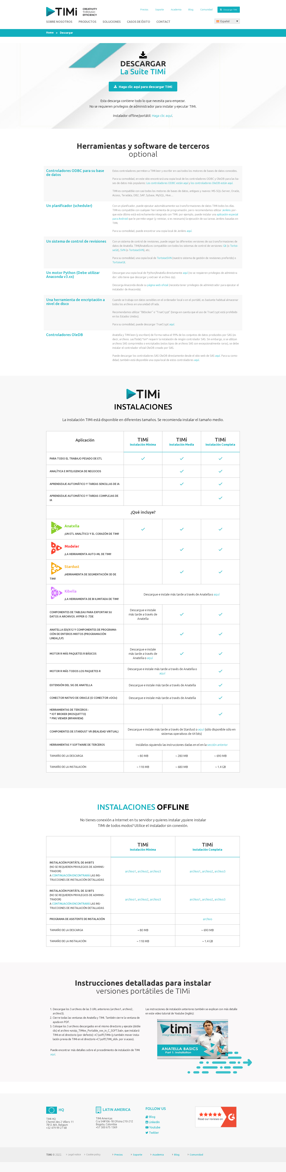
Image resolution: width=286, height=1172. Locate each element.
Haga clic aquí (162, 116)
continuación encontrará (71, 875)
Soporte (159, 9)
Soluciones (112, 21)
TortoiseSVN (136, 250)
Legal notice (74, 1154)
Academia (176, 9)
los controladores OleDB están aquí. (212, 183)
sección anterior (217, 744)
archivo (207, 919)
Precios (144, 9)
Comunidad (206, 9)
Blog (190, 9)
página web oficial (157, 285)
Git (224, 245)
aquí (189, 230)
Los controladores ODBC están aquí (167, 183)
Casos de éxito (138, 21)
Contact (163, 21)
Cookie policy (93, 1154)
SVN (122, 250)
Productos (87, 21)
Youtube (154, 1127)
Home (50, 32)
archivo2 (143, 871)
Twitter (153, 1132)
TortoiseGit (118, 262)
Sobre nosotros (59, 21)
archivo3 (155, 871)
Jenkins (226, 210)
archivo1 (130, 871)
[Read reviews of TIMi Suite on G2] (216, 1116)
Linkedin (154, 1122)
